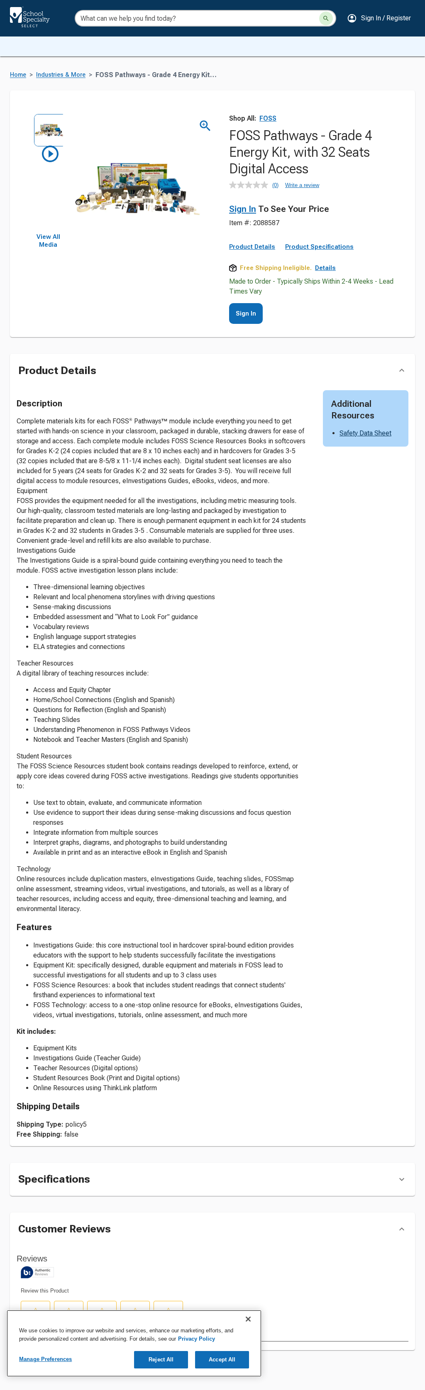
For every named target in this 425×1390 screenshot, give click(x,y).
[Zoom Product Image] (205, 126)
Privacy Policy (196, 1339)
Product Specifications (319, 246)
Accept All (222, 1359)
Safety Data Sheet (365, 433)
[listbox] (48, 173)
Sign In (242, 209)
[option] (48, 128)
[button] (379, 18)
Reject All (161, 1359)
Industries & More (60, 74)
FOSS (267, 118)
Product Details (252, 246)
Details (325, 268)
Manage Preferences (45, 1359)
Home (18, 74)
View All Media (48, 241)
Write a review (302, 185)
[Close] (248, 1319)
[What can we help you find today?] (326, 18)
